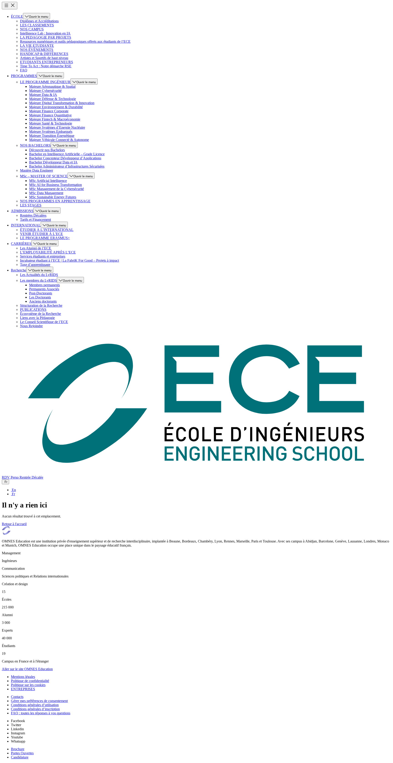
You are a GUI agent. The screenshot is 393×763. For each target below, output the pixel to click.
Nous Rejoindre (31, 326)
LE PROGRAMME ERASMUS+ (45, 238)
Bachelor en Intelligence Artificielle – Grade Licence (67, 154)
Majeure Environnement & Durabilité (56, 107)
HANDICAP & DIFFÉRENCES (44, 54)
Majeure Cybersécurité (45, 91)
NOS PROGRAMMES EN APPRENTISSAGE (55, 201)
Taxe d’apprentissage (35, 264)
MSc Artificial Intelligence (48, 181)
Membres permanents (44, 285)
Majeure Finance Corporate (48, 111)
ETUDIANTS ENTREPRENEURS (46, 62)
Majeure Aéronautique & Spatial (52, 86)
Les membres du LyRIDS (38, 280)
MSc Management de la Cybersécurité (56, 189)
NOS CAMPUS (32, 29)
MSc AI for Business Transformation (55, 185)
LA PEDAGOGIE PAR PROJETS (45, 37)
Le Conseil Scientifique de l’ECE (44, 322)
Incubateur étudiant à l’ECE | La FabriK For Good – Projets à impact (69, 260)
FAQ (23, 70)
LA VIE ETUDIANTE (37, 46)
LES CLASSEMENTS (37, 25)
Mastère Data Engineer (36, 170)
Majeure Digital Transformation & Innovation (61, 103)
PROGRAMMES (24, 76)
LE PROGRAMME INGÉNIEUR (45, 82)
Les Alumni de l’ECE (35, 248)
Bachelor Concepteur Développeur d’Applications (65, 158)
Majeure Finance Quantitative (50, 115)
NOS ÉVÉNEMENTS (36, 50)
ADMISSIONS (22, 211)
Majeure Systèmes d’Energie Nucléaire (57, 127)
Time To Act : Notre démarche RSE (45, 66)
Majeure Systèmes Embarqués (50, 131)
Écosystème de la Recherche (40, 314)
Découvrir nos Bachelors (47, 150)
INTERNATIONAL (26, 225)
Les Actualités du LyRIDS (39, 275)
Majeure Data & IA (43, 95)
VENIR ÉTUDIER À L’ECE (41, 234)
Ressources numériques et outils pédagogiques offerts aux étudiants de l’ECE (75, 41)
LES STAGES (30, 205)
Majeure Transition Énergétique (51, 136)
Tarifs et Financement (35, 219)
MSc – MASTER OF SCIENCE (44, 176)
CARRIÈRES (21, 244)
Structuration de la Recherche (41, 305)
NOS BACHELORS (35, 145)
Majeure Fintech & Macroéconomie (54, 119)
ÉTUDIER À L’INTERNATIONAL (46, 230)
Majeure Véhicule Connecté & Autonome (59, 140)
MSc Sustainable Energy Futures (52, 197)
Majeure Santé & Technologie (50, 123)
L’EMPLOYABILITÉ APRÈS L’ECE (48, 252)
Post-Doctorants (40, 293)
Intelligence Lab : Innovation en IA (45, 33)
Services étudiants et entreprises (42, 256)
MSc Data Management (46, 193)
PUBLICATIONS (33, 309)
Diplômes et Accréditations (39, 21)
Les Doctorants (40, 297)
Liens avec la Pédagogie (37, 318)
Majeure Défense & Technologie (52, 99)
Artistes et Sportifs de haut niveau (44, 58)
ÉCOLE (17, 16)
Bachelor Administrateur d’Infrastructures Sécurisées (66, 166)
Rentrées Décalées (33, 215)
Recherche (18, 270)
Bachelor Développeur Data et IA (53, 162)
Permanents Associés (44, 289)
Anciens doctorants (43, 301)
